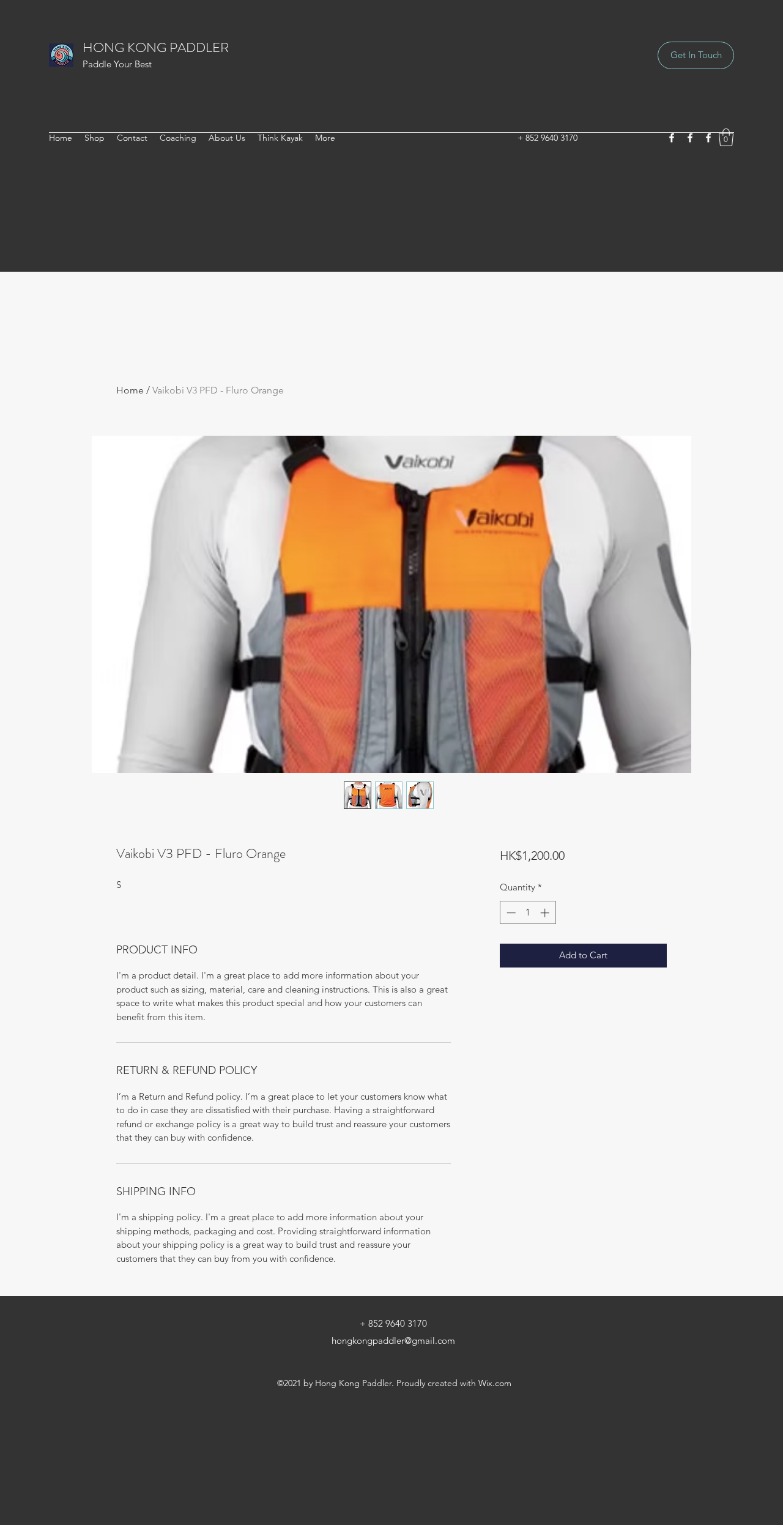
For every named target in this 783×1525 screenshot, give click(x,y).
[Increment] (546, 912)
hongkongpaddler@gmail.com (393, 1340)
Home (130, 390)
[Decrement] (510, 912)
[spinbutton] (528, 912)
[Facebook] (672, 138)
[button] (726, 137)
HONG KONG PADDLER (156, 47)
